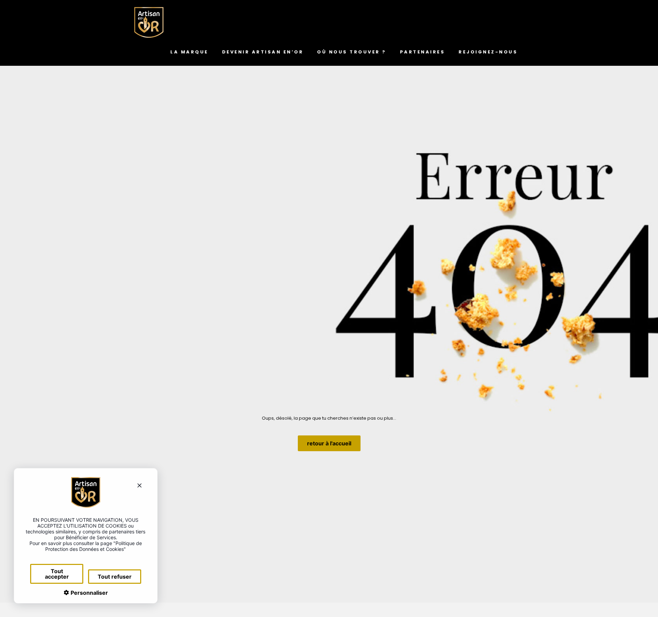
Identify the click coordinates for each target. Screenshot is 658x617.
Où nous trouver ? (351, 52)
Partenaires (422, 52)
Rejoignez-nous (488, 52)
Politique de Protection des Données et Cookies (93, 546)
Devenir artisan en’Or (263, 52)
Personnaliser (88, 592)
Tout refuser (115, 576)
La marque (189, 52)
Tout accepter (57, 574)
